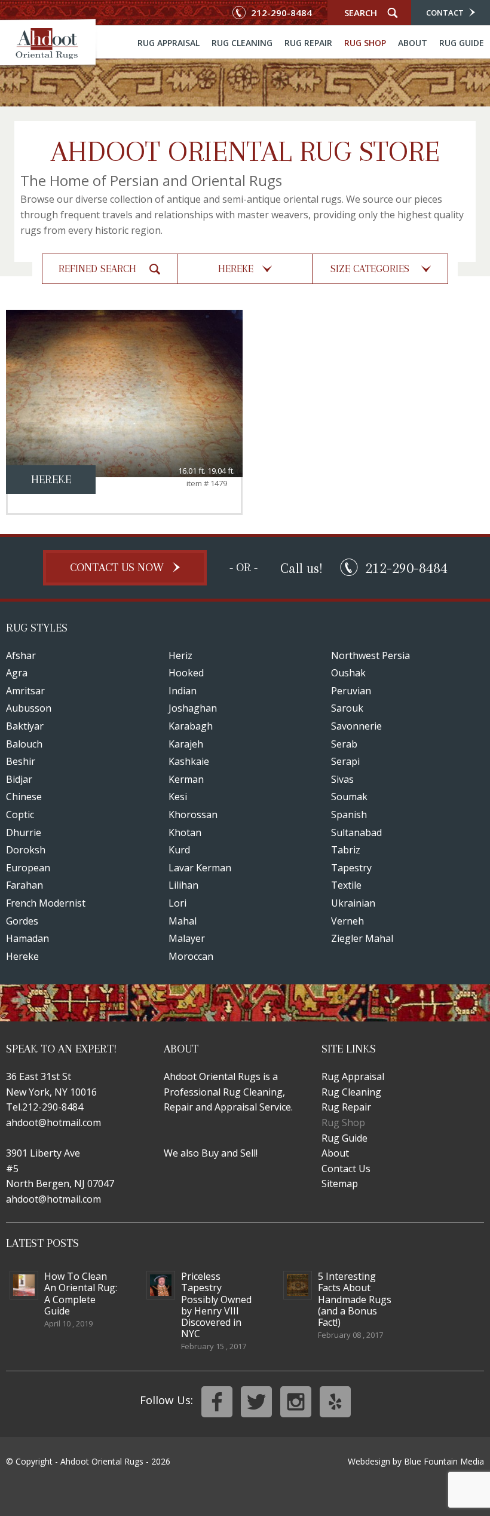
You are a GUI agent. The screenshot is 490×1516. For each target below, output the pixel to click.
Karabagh (191, 726)
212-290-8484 (280, 13)
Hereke (22, 956)
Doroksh (25, 849)
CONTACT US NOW (118, 567)
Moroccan (191, 956)
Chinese (24, 796)
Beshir (20, 761)
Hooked (186, 672)
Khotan (185, 832)
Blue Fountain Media (444, 1461)
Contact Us (345, 1168)
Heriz (180, 655)
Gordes (22, 921)
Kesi (178, 796)
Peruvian (351, 690)
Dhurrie (23, 832)
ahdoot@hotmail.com (53, 1122)
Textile (346, 885)
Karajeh (186, 744)
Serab (344, 744)
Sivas (342, 779)
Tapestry (351, 867)
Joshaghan (193, 708)
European (28, 867)
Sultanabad (356, 832)
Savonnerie (356, 726)
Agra (16, 672)
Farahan (24, 885)
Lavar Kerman (200, 867)
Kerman (186, 779)
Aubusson (28, 708)
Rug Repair (308, 43)
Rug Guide (461, 43)
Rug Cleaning (242, 43)
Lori (177, 903)
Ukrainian (353, 903)
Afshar (21, 655)
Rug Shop (365, 43)
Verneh (347, 921)
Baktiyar (25, 726)
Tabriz (345, 849)
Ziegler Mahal (362, 938)
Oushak (348, 672)
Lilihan (183, 885)
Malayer (187, 938)
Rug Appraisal (168, 43)
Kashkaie (189, 761)
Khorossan (193, 814)
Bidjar (19, 779)
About (412, 43)
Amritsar (25, 690)
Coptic (20, 814)
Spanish (349, 814)
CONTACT (446, 12)
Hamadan (27, 938)
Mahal (183, 921)
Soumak (349, 796)
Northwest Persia (370, 655)
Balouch (24, 744)
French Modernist (45, 903)
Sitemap (339, 1183)
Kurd (179, 849)
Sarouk (347, 708)
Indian (183, 690)
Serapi (345, 761)
